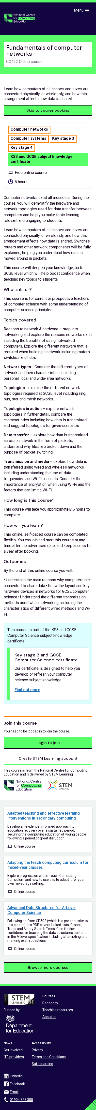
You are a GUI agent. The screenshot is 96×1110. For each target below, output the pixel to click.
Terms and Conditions (49, 1057)
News (8, 1043)
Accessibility (41, 1043)
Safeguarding (42, 1064)
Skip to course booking (48, 110)
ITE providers (14, 1057)
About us (49, 1017)
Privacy (37, 1050)
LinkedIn (16, 1076)
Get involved (13, 1050)
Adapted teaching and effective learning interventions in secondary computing (43, 816)
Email (14, 1092)
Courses (48, 996)
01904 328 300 (21, 1100)
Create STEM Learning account (48, 758)
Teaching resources (57, 1010)
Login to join (48, 742)
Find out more (27, 689)
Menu (78, 10)
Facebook (17, 1084)
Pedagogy (50, 1003)
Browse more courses (48, 967)
